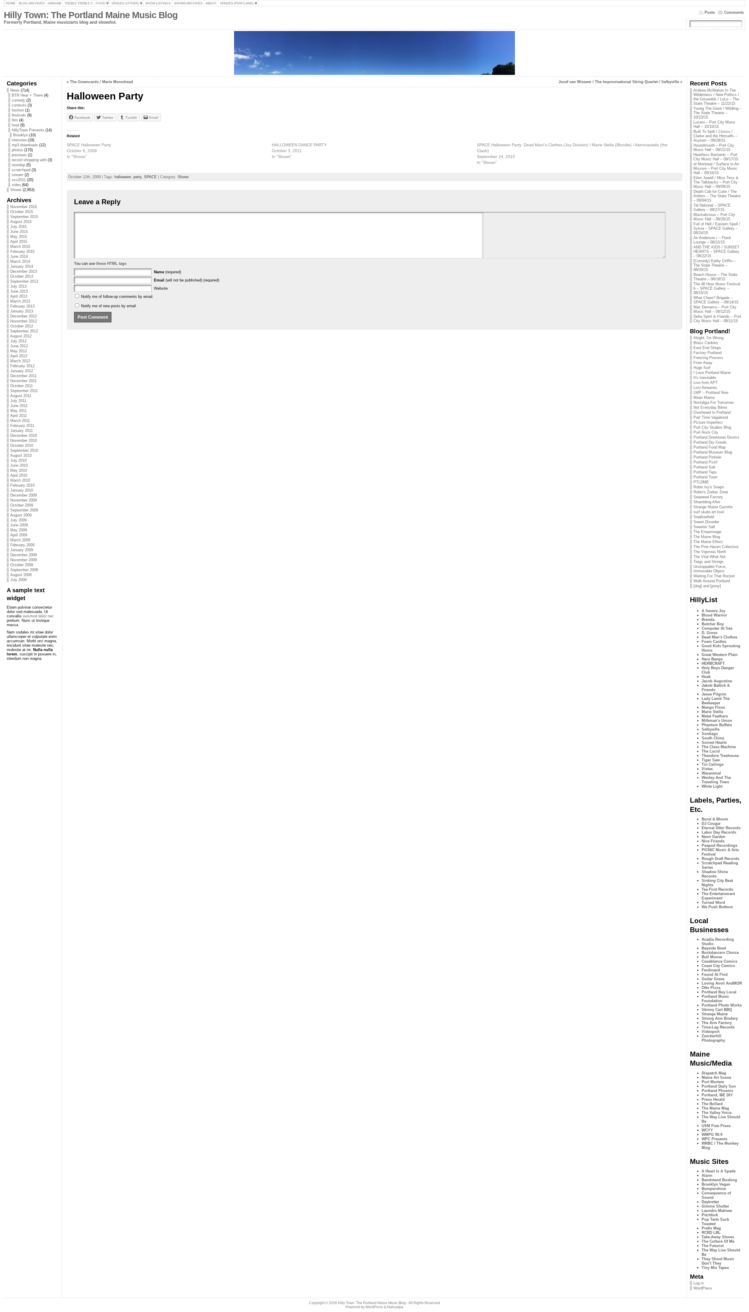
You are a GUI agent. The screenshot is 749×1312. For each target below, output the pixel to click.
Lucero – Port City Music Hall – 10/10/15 (714, 124)
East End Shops (707, 348)
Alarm (707, 1175)
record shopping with (29, 160)
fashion (18, 110)
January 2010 (21, 490)
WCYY (707, 1130)
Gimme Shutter (715, 1206)
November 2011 (23, 381)
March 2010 (20, 480)
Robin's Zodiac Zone (710, 492)
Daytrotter (710, 1202)
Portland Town (705, 477)
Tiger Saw (711, 760)
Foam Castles (714, 641)
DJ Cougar (711, 823)
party (137, 177)
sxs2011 (19, 180)
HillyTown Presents (28, 130)
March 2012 (20, 361)
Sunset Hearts (714, 742)
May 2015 (18, 236)
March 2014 (20, 261)
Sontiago (710, 733)
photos (17, 150)
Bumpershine (714, 1188)
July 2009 (18, 520)
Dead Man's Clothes (719, 637)
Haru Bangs (712, 659)
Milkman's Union (717, 720)
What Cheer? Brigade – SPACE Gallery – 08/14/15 (715, 300)
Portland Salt (704, 467)
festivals (19, 115)
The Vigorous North (709, 551)
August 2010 (21, 455)
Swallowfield (703, 517)
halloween (122, 177)
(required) (167, 272)
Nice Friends (713, 841)
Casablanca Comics (719, 961)
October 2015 (21, 211)
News (15, 90)
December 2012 (23, 316)
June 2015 (19, 231)
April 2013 (18, 296)
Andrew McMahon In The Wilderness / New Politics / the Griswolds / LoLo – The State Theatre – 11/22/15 (716, 97)
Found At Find (715, 974)
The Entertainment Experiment (718, 896)
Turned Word (713, 902)
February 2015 (22, 251)
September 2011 (24, 391)
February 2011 (22, 425)
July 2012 (18, 341)
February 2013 (22, 306)
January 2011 (21, 430)
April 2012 (18, 356)
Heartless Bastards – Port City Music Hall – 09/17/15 (715, 156)
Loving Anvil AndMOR (722, 983)
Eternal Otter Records (721, 828)
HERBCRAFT (713, 663)
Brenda (708, 619)
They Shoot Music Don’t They (718, 1261)
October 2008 (21, 565)
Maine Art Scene (716, 1077)
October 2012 (21, 326)
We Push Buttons (717, 907)
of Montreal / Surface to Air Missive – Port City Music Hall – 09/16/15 (716, 168)
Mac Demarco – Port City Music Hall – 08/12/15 (714, 309)
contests (19, 105)
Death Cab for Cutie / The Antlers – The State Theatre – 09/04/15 (717, 195)
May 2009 (18, 530)
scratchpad (21, 170)
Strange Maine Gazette (713, 507)
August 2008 (21, 575)
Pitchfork (710, 1215)
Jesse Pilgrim (714, 694)
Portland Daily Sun (719, 1086)
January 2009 (21, 550)
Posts (710, 12)
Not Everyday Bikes (710, 407)
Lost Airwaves (705, 387)
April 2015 (18, 241)
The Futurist (713, 1246)
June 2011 (19, 405)
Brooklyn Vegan (716, 1184)
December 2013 (23, 271)
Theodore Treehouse (720, 755)
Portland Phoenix (717, 1090)
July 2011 (18, 401)
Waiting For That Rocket (714, 576)
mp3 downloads (25, 145)
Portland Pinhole (707, 457)
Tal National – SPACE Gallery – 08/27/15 (712, 207)
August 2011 (20, 396)
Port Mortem (713, 1082)
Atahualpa (395, 1307)
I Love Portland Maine (712, 372)
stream (17, 175)
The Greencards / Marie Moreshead (101, 82)
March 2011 (20, 420)
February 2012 (22, 366)
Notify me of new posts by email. (109, 306)
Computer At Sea (717, 628)
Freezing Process (708, 358)
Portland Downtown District (716, 437)
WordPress (702, 1288)
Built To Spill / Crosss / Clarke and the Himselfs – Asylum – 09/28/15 (715, 135)
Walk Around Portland (711, 581)
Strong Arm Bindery (720, 1018)
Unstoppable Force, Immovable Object (709, 568)
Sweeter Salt (704, 527)
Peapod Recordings (719, 845)
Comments (734, 12)
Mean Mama (703, 397)
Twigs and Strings (708, 561)
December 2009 (23, 495)
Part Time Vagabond (710, 417)
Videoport (710, 1031)
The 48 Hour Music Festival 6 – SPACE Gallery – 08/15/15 (716, 288)
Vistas (707, 769)
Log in (698, 1283)
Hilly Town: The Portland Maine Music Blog (91, 15)
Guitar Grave (713, 979)
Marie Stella (712, 712)
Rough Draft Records (720, 858)
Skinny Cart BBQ (717, 1009)
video (16, 185)
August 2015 (21, 221)
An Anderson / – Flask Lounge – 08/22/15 (712, 240)
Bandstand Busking (719, 1180)
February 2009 (22, 545)
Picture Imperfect (708, 422)
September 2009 (24, 510)
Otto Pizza (711, 987)
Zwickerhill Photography (713, 1038)
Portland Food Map (709, 447)
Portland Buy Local (719, 992)
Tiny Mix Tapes (715, 1267)
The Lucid (711, 751)
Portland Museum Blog (712, 452)
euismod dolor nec (38, 616)
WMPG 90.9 (712, 1134)
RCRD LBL (711, 1232)
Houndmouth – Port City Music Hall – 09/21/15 (713, 147)
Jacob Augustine (717, 681)
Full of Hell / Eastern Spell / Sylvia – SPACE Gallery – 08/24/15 (716, 228)
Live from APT (705, 382)
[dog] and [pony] (707, 586)
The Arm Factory (717, 1023)
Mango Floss (713, 707)
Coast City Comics (718, 966)
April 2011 (18, 415)
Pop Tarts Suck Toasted (715, 1221)
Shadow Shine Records (715, 874)
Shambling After (706, 502)
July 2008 (18, 580)
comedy (18, 100)
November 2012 (23, 321)
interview (19, 140)
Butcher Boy (713, 624)
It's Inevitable (704, 377)
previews (19, 155)
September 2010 (24, 450)
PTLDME (701, 482)
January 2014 (21, 266)
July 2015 (18, 226)
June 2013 (19, 291)
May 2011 (18, 410)
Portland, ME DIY (717, 1095)
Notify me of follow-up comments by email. (117, 296)
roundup (18, 165)
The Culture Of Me (718, 1241)
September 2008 (24, 570)
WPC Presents (714, 1139)
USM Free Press (716, 1126)
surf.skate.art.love (708, 512)
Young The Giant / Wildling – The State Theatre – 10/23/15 (717, 112)
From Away (702, 362)
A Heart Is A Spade (719, 1171)
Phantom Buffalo (717, 725)
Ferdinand (711, 970)
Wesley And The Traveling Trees (716, 779)
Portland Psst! (705, 462)
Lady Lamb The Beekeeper (716, 700)
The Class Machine (719, 747)
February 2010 (22, 485)
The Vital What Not (709, 556)
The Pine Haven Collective (715, 547)
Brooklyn (20, 135)
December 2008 (23, 555)
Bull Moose (712, 957)
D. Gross (709, 633)
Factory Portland (707, 353)
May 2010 (18, 470)
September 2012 (24, 331)
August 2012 (21, 336)
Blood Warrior (714, 615)
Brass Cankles (705, 343)
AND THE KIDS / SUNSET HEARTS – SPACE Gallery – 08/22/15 (716, 251)
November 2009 (23, 500)
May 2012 (18, 351)
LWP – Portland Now (710, 392)
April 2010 (18, 475)
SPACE (150, 177)
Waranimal (711, 773)
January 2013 (21, 311)
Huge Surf (701, 367)
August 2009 (21, 515)
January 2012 (21, 371)
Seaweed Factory (708, 497)
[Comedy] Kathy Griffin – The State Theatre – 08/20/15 (714, 265)
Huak (706, 676)
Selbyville (710, 729)
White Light (712, 786)
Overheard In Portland (712, 412)
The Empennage (707, 532)
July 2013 (18, 286)
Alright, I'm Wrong (708, 338)
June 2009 (19, 525)
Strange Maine (715, 1014)
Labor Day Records (719, 832)
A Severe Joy (713, 611)
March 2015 (20, 246)
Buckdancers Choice (720, 952)
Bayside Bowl (714, 948)
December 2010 (23, 435)
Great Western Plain (720, 654)
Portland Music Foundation (715, 998)
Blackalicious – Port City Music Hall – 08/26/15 (714, 216)
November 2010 (23, 440)
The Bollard (712, 1104)
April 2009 (18, 535)
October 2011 (21, 386)
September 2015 (24, 216)
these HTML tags (111, 263)
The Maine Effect (708, 542)
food (15, 125)
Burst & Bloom (715, 819)
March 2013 (20, 301)
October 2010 (21, 445)
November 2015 (23, 207)
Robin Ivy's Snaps (708, 487)
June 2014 (19, 256)
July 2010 (18, 460)
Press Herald (713, 1099)
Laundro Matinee (717, 1210)
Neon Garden (713, 836)
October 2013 (21, 276)
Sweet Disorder (706, 522)
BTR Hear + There (27, 95)
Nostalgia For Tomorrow (713, 402)
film (15, 120)
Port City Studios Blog (712, 427)
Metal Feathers (715, 716)
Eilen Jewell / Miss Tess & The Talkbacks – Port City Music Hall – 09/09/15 (715, 182)
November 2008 (23, 560)
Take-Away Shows (718, 1237)
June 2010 (19, 465)
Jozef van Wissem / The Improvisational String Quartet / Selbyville (619, 82)
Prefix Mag (711, 1228)
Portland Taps (705, 472)
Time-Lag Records (718, 1027)
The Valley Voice (716, 1112)
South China (713, 738)
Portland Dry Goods (710, 442)
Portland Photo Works (722, 1005)
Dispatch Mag (714, 1073)
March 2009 (20, 540)
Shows (16, 190)
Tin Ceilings (713, 764)
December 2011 (23, 376)
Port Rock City (705, 432)
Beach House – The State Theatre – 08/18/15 (715, 276)
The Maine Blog (706, 537)
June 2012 (19, 346)
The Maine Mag (715, 1108)
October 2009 (21, 505)
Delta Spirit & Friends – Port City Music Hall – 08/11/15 (717, 318)
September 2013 (24, 281)
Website (161, 288)
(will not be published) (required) (186, 280)
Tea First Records (717, 889)
